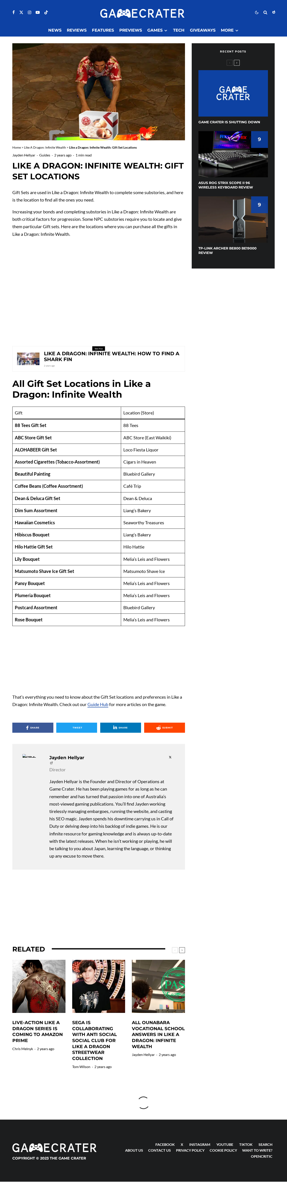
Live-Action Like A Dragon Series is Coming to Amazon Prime (37, 1031)
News (54, 30)
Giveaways (202, 30)
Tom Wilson (81, 1066)
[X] (21, 12)
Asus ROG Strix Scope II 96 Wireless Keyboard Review (225, 185)
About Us (134, 1150)
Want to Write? (257, 1150)
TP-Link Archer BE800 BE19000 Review (227, 250)
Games (155, 30)
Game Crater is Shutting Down (229, 122)
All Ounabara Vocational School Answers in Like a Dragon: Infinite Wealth (158, 1034)
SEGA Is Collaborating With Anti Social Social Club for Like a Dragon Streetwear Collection (94, 1040)
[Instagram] (29, 12)
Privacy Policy (190, 1150)
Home (16, 147)
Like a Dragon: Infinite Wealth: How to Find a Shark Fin (111, 356)
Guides (44, 155)
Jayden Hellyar (23, 155)
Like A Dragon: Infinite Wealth (45, 147)
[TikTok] (46, 12)
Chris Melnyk (22, 1049)
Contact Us (159, 1150)
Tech (179, 30)
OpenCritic (261, 1156)
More (227, 30)
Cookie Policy (223, 1150)
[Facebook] (13, 12)
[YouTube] (37, 12)
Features (103, 30)
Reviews (77, 30)
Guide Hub (97, 704)
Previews (130, 30)
